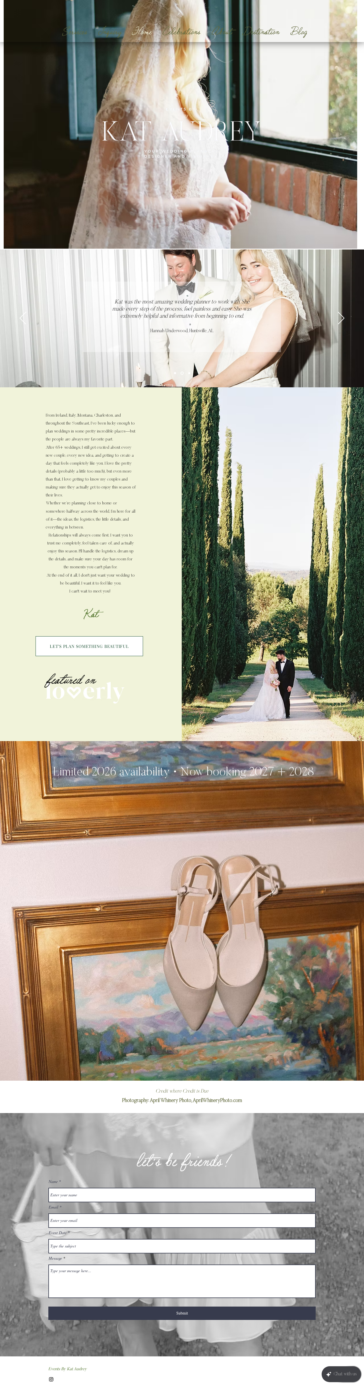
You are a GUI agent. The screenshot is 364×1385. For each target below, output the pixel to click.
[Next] (341, 318)
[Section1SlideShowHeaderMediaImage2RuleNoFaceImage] (182, 373)
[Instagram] (51, 1379)
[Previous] (23, 318)
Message (55, 1258)
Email (53, 1207)
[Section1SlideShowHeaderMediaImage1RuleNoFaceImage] (175, 373)
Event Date (58, 1233)
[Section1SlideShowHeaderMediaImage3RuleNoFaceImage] (189, 373)
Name (53, 1182)
